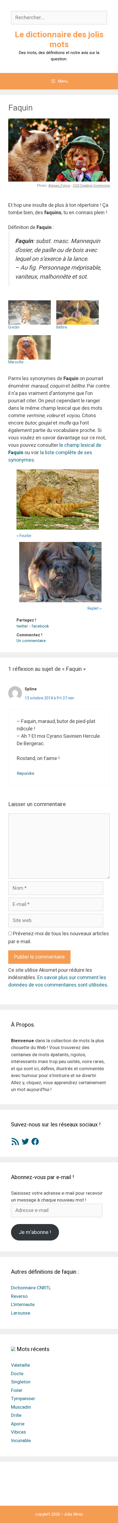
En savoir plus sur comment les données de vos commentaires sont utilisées (57, 981)
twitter (22, 626)
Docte (17, 1373)
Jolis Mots (73, 1514)
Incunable (21, 1440)
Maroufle (16, 362)
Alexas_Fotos (59, 185)
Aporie (17, 1423)
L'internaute (23, 1304)
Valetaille (20, 1365)
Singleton (20, 1381)
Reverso (19, 1296)
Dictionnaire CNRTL (31, 1287)
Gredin (13, 327)
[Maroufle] (29, 347)
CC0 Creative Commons (91, 185)
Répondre (25, 773)
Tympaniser (23, 1398)
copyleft (42, 1514)
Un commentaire (31, 641)
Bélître (61, 327)
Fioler (17, 1390)
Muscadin (21, 1407)
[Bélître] (77, 312)
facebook (40, 626)
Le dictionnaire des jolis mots (59, 40)
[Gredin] (29, 312)
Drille (16, 1415)
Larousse (20, 1313)
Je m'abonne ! (35, 1232)
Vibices (18, 1432)
